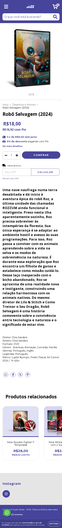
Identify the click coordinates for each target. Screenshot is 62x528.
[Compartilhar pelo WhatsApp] (5, 374)
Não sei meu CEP (10, 178)
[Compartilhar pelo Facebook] (13, 376)
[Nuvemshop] (12, 515)
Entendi (54, 524)
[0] (55, 7)
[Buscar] (55, 17)
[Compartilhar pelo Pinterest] (27, 376)
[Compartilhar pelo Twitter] (20, 376)
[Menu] (6, 7)
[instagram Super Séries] (6, 494)
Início (5, 104)
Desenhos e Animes (24, 104)
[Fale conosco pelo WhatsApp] (7, 512)
